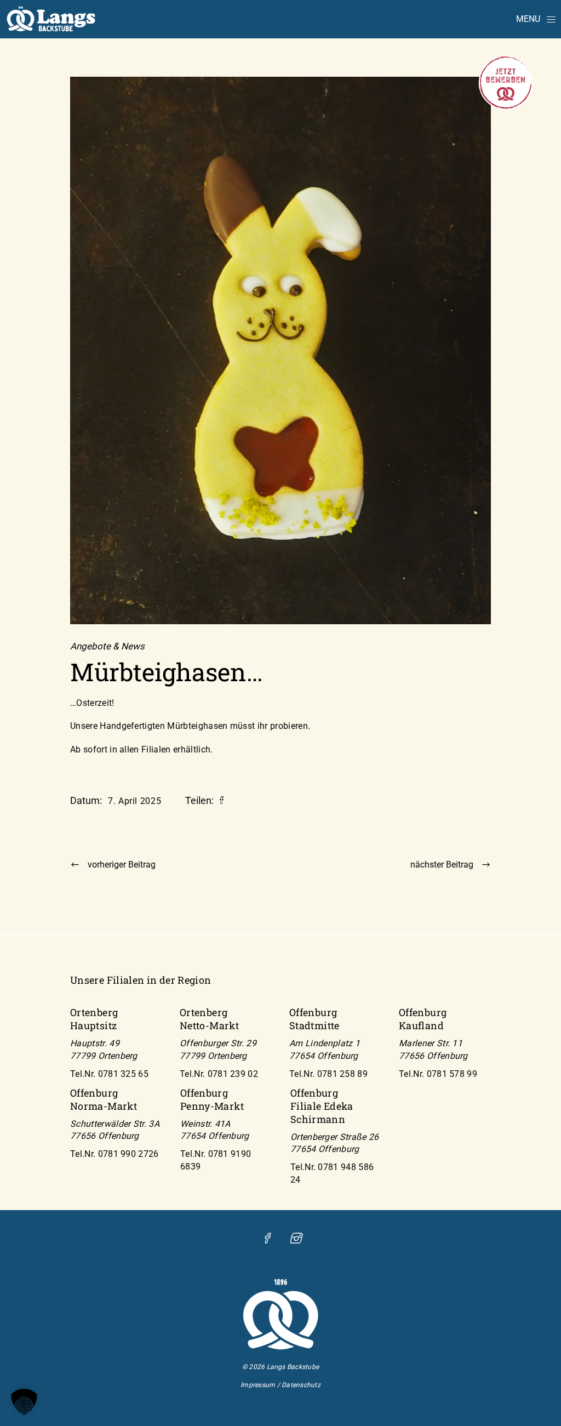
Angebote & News (107, 646)
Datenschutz (301, 1385)
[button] (24, 1402)
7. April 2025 (134, 801)
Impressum (258, 1385)
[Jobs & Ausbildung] (505, 107)
